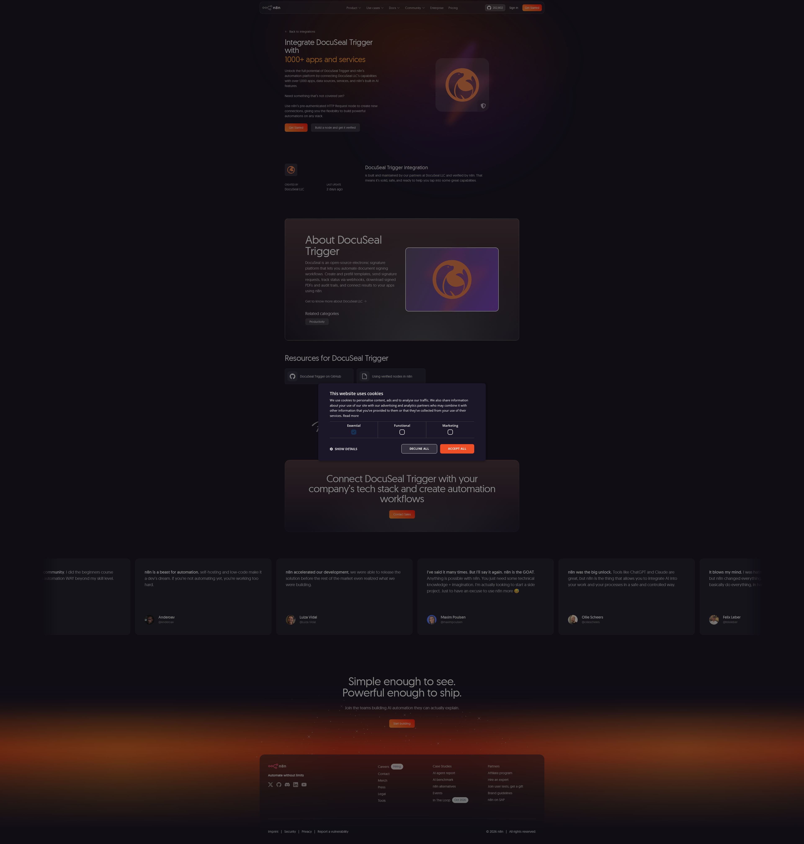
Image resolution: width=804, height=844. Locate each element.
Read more (351, 416)
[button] (343, 449)
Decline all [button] (419, 449)
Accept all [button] (457, 449)
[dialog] (402, 422)
